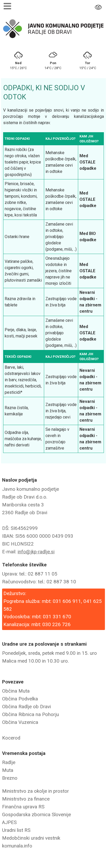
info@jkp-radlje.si (36, 552)
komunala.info (17, 846)
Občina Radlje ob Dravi (26, 707)
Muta (7, 770)
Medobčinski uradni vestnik (31, 838)
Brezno (9, 778)
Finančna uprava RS (23, 807)
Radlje (8, 762)
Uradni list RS (16, 830)
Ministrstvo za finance (26, 799)
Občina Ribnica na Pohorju (30, 714)
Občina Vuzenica (20, 722)
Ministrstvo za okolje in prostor (35, 791)
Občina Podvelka (20, 699)
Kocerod (11, 738)
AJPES (9, 822)
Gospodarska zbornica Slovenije (36, 814)
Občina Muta (16, 691)
